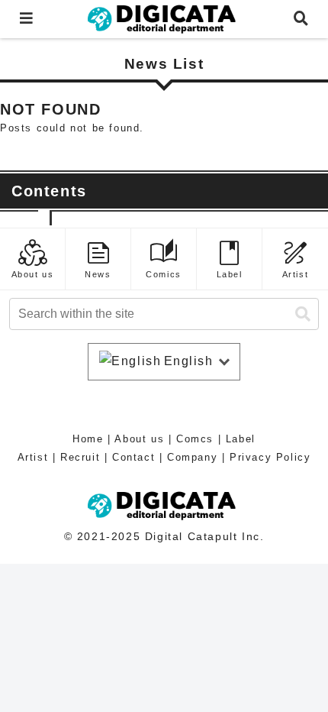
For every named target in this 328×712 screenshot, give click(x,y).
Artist (33, 457)
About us (139, 439)
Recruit (80, 457)
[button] (303, 314)
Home (87, 439)
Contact (133, 457)
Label (241, 439)
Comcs (195, 439)
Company (192, 457)
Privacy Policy (270, 457)
